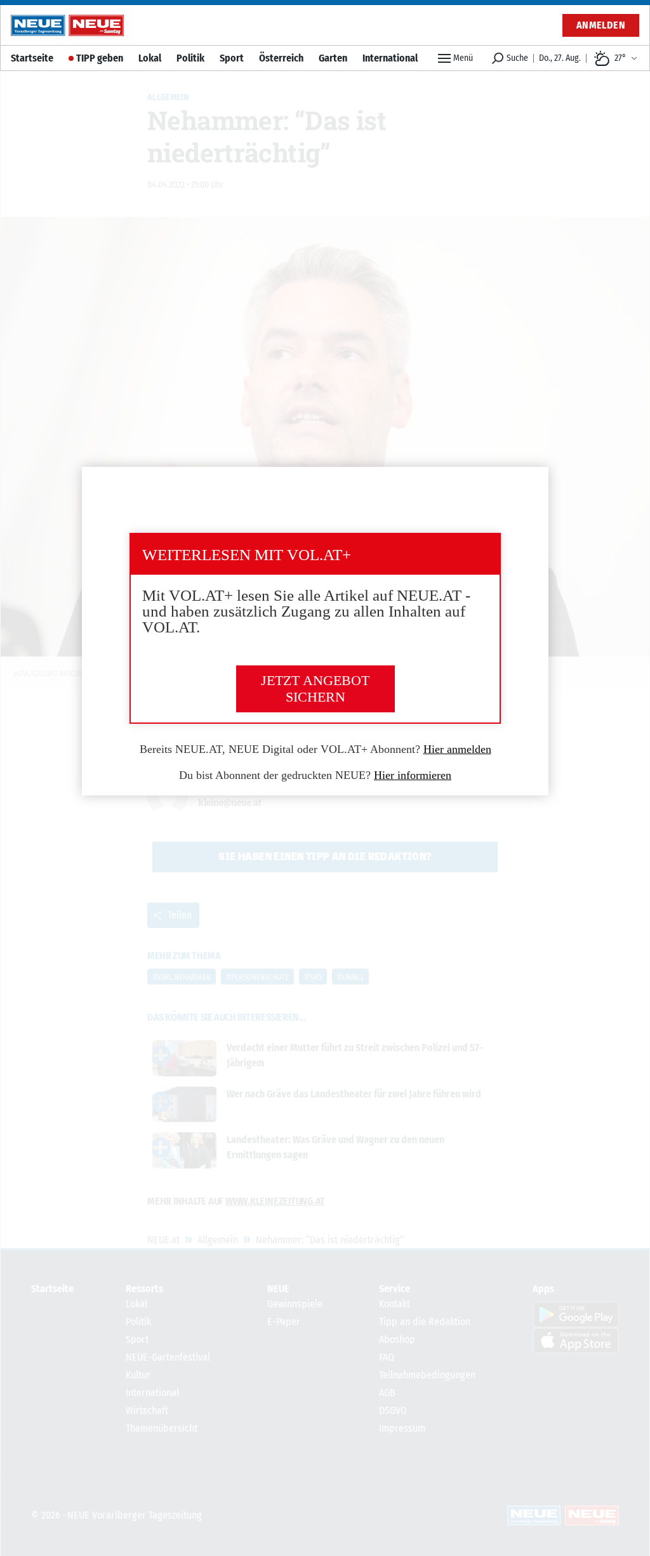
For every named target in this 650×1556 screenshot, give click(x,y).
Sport (232, 58)
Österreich (281, 58)
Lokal (149, 58)
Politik (190, 58)
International (390, 58)
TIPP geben (99, 58)
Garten (333, 58)
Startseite (32, 58)
